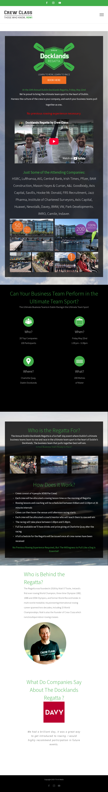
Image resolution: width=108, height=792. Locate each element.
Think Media (59, 779)
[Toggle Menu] (101, 14)
